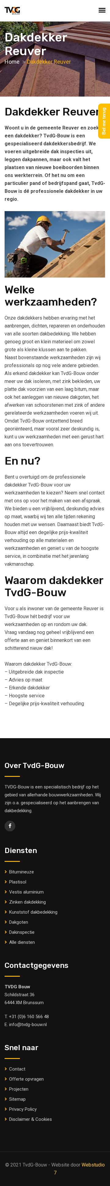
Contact (17, 1069)
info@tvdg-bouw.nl (28, 1024)
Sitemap (17, 1099)
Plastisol (17, 882)
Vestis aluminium (26, 892)
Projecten (18, 1089)
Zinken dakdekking (27, 902)
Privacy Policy (23, 1109)
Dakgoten (18, 922)
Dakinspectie (22, 932)
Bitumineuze (21, 872)
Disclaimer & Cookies (30, 1119)
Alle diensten (22, 942)
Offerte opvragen (26, 1079)
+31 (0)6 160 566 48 (29, 1016)
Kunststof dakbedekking (33, 912)
